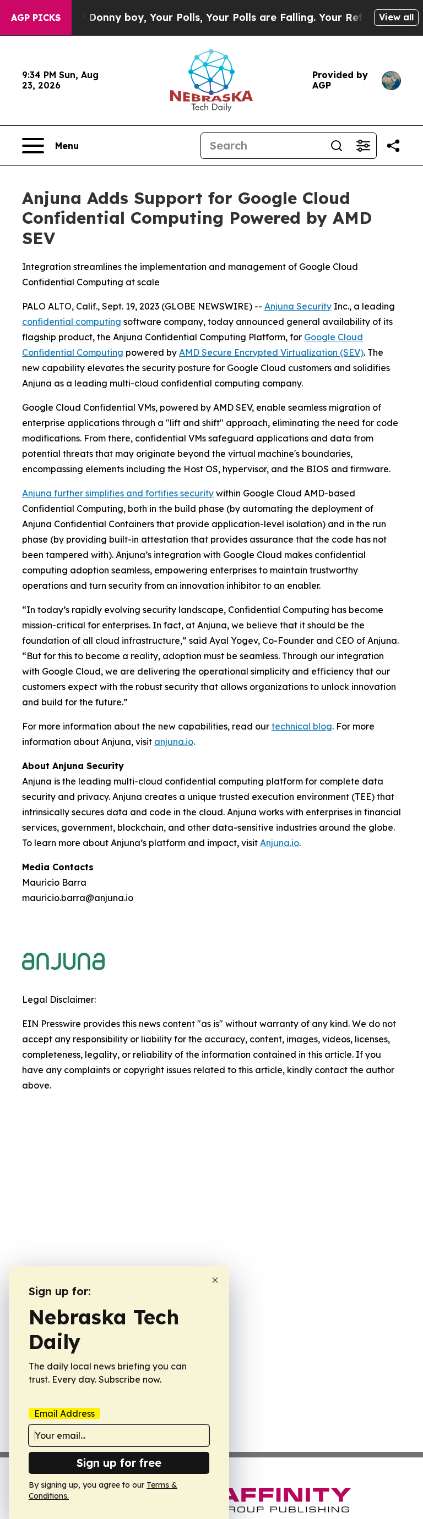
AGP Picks (36, 17)
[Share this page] (393, 146)
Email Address (64, 1413)
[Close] (215, 1280)
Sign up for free (119, 1463)
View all (396, 17)
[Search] (336, 145)
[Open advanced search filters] (363, 145)
